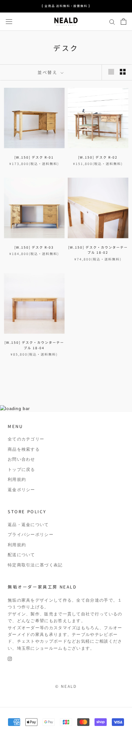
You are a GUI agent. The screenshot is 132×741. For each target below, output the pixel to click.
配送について (21, 554)
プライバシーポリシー (31, 534)
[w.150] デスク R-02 (98, 157)
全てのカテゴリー (26, 439)
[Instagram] (10, 658)
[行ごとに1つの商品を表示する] (111, 72)
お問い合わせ (21, 459)
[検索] (112, 21)
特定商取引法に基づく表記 (35, 565)
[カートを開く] (123, 21)
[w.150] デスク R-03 (34, 247)
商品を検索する (24, 449)
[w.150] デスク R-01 (34, 157)
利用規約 (17, 479)
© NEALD (66, 686)
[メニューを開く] (9, 21)
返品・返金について (28, 524)
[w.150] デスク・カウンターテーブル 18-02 (98, 250)
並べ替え (48, 72)
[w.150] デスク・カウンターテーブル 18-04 (34, 345)
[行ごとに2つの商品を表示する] (123, 72)
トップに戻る (21, 469)
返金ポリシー (21, 489)
